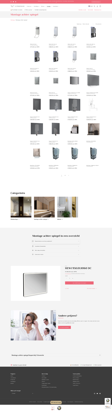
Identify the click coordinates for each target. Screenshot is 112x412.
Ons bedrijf (90, 9)
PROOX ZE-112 (89, 68)
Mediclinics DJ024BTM (91, 141)
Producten (13, 379)
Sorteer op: (79, 24)
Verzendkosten (68, 273)
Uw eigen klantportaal (86, 364)
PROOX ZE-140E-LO (90, 44)
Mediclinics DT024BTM (35, 165)
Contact (43, 375)
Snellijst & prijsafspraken (41, 9)
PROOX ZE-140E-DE (53, 68)
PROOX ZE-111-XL (33, 92)
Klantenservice (97, 9)
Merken (12, 383)
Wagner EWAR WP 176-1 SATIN (74, 92)
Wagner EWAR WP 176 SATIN (92, 92)
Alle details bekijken (91, 288)
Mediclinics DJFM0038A (54, 165)
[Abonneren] (32, 393)
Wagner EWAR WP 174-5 (54, 116)
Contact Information (77, 375)
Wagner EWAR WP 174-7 (35, 116)
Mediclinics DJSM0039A (72, 165)
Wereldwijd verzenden (17, 9)
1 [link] (61, 175)
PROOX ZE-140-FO (72, 44)
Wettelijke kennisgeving (79, 401)
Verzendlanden (75, 364)
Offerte (43, 381)
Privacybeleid (39, 401)
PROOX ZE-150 (33, 44)
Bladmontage (14, 219)
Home (12, 375)
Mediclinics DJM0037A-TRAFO (92, 165)
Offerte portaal (28, 9)
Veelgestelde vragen (46, 383)
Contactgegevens (70, 401)
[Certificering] (59, 408)
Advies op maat (97, 364)
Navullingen (13, 381)
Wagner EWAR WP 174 (53, 141)
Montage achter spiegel (40, 219)
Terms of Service (76, 383)
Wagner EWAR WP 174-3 (91, 116)
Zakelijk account (82, 9)
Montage (13, 20)
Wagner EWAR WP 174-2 (35, 141)
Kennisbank (44, 385)
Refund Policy (76, 379)
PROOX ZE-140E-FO (34, 68)
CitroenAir (34, 401)
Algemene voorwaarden (62, 401)
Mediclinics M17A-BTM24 (73, 141)
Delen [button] (67, 288)
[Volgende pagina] (68, 175)
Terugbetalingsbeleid (47, 401)
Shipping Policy (76, 381)
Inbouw (59, 219)
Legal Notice (75, 385)
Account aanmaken (64, 327)
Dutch (91, 6)
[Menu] (110, 399)
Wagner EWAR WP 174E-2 (73, 116)
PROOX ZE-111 (52, 92)
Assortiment (13, 377)
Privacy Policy (76, 377)
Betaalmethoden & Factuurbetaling (49, 387)
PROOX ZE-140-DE (72, 68)
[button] (29, 6)
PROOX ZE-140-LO (53, 44)
